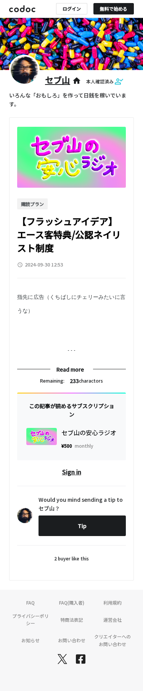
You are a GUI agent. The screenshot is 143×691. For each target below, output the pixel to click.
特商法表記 (71, 619)
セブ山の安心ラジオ (88, 432)
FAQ (30, 602)
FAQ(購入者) (71, 602)
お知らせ (30, 640)
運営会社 (112, 619)
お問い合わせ (71, 640)
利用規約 (112, 602)
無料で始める (113, 8)
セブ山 (57, 79)
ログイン (72, 8)
